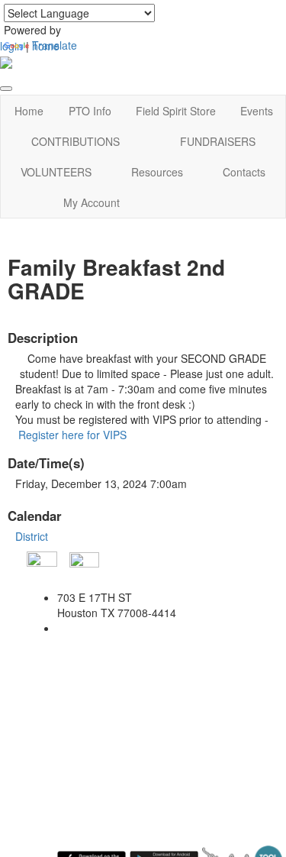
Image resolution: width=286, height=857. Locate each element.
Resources (157, 171)
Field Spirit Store (176, 110)
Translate (54, 45)
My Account (91, 202)
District (31, 536)
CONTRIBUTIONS (75, 141)
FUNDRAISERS (217, 141)
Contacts (244, 171)
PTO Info (90, 110)
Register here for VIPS (72, 434)
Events (256, 110)
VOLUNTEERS (56, 171)
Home (28, 110)
